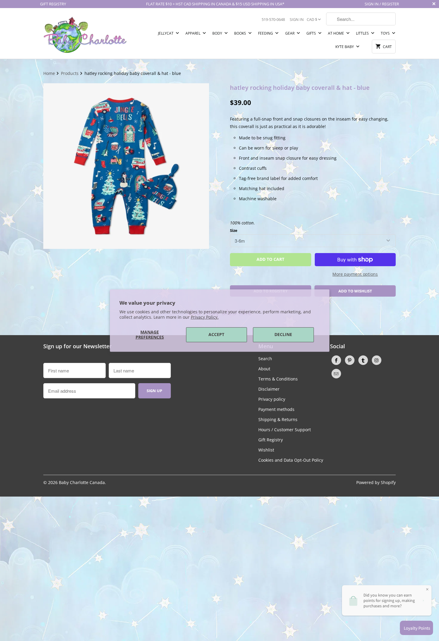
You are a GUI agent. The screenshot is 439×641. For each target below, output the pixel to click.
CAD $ (312, 19)
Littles (363, 33)
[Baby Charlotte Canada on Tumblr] (363, 360)
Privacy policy (271, 399)
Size (233, 230)
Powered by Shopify (376, 482)
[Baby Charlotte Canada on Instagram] (376, 360)
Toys (386, 33)
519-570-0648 (273, 19)
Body (217, 33)
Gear (290, 33)
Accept (216, 334)
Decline (283, 334)
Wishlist (266, 450)
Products (70, 73)
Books (240, 33)
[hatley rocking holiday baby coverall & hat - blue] (126, 166)
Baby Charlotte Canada (82, 482)
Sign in (297, 19)
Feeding (266, 33)
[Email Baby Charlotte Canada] (336, 373)
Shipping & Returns (277, 419)
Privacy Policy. (205, 317)
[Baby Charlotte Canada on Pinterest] (349, 360)
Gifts (311, 33)
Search (265, 358)
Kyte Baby (345, 46)
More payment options (355, 274)
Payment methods (276, 409)
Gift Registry (270, 440)
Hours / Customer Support (284, 429)
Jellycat (166, 33)
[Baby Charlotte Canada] (85, 33)
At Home (336, 33)
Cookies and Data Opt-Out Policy (290, 460)
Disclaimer (269, 389)
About (264, 369)
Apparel (193, 33)
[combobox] (361, 19)
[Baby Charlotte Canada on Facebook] (336, 360)
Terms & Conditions (278, 379)
